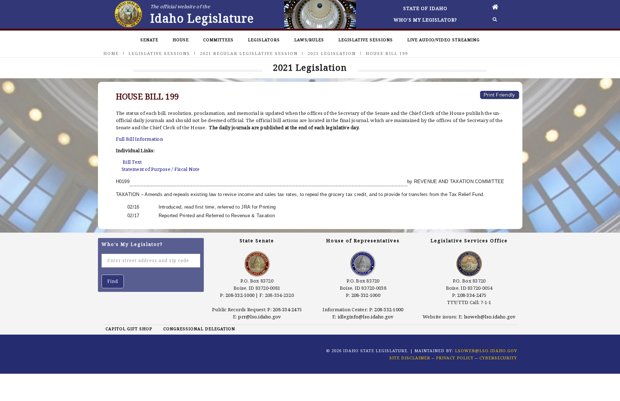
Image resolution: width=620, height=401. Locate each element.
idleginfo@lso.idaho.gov (366, 316)
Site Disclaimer (409, 357)
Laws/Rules (309, 39)
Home (111, 53)
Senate (149, 39)
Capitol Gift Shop (128, 328)
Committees (218, 39)
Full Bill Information (139, 139)
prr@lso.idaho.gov (259, 316)
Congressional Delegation (199, 328)
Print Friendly (499, 95)
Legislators (264, 39)
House (181, 39)
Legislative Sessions (365, 39)
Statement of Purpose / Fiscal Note (161, 169)
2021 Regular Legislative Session (249, 53)
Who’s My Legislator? (425, 20)
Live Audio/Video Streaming (443, 39)
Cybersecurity (498, 357)
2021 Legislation (331, 53)
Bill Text (132, 162)
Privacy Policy (455, 357)
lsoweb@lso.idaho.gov (490, 316)
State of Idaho (425, 8)
